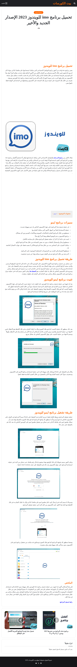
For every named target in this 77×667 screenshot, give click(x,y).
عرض (55, 213)
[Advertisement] (38, 47)
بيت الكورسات (32, 660)
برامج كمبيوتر (38, 12)
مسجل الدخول (60, 649)
